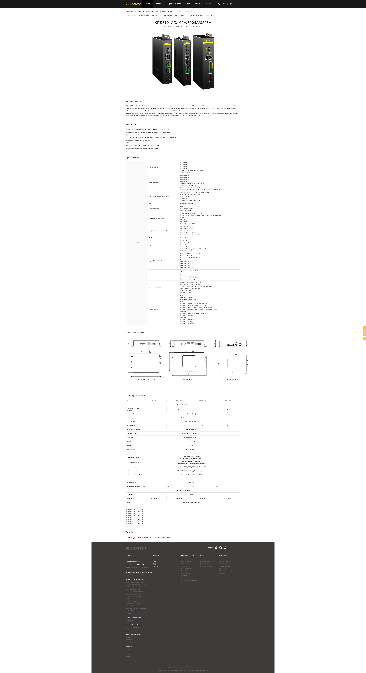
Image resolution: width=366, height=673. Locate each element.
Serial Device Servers (166, 11)
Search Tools (364, 338)
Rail (154, 563)
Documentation (185, 573)
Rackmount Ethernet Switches (135, 587)
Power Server (130, 642)
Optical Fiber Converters (133, 596)
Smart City (129, 646)
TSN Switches (130, 599)
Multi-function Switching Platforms (136, 584)
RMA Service (185, 563)
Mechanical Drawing (181, 15)
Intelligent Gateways (132, 630)
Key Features (156, 15)
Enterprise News (205, 561)
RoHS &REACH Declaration (189, 580)
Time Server (129, 620)
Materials (184, 575)
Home (133, 11)
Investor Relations (224, 566)
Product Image (130, 15)
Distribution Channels (225, 571)
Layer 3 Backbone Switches (134, 582)
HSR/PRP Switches (132, 601)
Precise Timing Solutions (133, 617)
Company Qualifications (226, 563)
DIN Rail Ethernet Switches (134, 589)
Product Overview (143, 15)
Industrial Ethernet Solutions (134, 579)
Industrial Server (131, 637)
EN (228, 4)
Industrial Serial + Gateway (150, 11)
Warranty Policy (186, 568)
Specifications (167, 15)
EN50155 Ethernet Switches (134, 591)
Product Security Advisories (189, 571)
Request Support (186, 561)
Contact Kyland (224, 568)
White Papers (185, 566)
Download (210, 15)
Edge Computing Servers (133, 634)
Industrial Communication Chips (135, 575)
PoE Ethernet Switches (133, 603)
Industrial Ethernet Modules (134, 606)
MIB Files (184, 578)
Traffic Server (130, 639)
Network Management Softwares (136, 608)
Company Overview (225, 561)
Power (155, 561)
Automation (156, 567)
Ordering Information (197, 15)
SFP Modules (130, 610)
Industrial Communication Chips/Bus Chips (139, 572)
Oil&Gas (155, 565)
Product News (204, 563)
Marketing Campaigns (207, 566)
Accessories (129, 613)
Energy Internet (130, 654)
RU (231, 4)
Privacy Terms (223, 573)
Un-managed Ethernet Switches (135, 594)
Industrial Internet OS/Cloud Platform (137, 565)
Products (138, 11)
